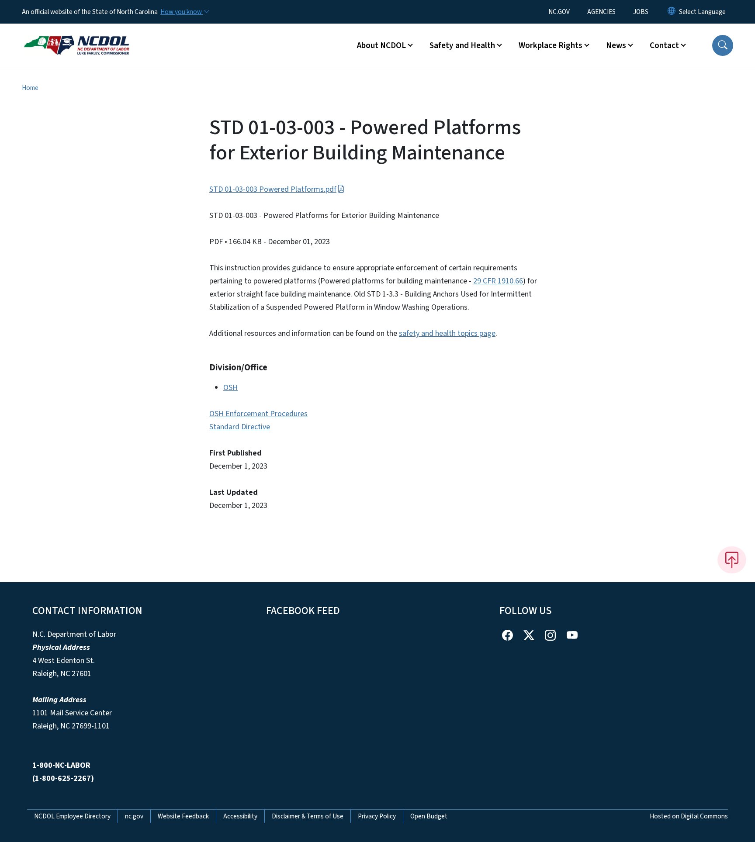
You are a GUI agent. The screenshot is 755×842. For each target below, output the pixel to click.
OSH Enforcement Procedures (258, 413)
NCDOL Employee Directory (72, 816)
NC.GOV (559, 12)
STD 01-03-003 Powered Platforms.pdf (272, 189)
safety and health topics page (447, 333)
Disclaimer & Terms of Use (307, 816)
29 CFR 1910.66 (498, 281)
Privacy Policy (377, 816)
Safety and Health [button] (462, 45)
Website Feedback (183, 816)
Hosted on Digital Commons (689, 816)
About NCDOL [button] (381, 45)
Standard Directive (239, 426)
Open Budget (428, 816)
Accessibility (240, 816)
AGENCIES (601, 12)
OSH (230, 387)
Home (30, 88)
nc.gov (134, 816)
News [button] (616, 45)
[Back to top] (731, 559)
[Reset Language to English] (671, 11)
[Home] (76, 35)
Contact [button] (664, 45)
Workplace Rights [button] (550, 45)
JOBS (640, 12)
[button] (722, 45)
